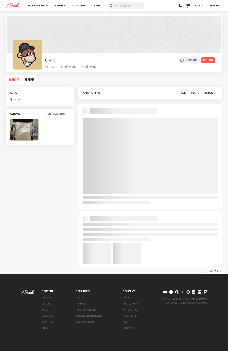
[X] (182, 292)
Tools (45, 309)
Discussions (83, 297)
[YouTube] (165, 292)
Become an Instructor (88, 315)
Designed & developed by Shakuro (186, 302)
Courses (46, 297)
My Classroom (38, 5)
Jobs (125, 321)
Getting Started (85, 321)
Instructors (82, 303)
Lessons (46, 303)
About (126, 297)
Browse (60, 5)
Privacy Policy (131, 303)
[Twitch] (205, 292)
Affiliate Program (86, 309)
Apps (97, 5)
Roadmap (128, 327)
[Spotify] (188, 292)
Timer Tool (48, 321)
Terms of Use (130, 309)
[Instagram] (171, 292)
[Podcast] (199, 292)
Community (79, 5)
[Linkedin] (194, 292)
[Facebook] (177, 292)
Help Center (130, 315)
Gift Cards (48, 315)
